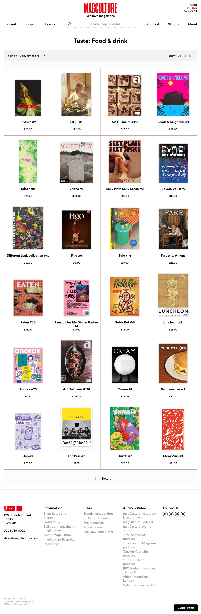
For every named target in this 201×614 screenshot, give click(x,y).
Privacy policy (10, 598)
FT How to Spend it (97, 518)
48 (189, 55)
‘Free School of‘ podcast (134, 537)
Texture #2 (28, 122)
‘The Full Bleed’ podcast (134, 562)
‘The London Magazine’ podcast (140, 545)
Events (50, 24)
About (192, 24)
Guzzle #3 (124, 456)
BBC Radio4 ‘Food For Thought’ (139, 570)
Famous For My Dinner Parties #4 (76, 324)
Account (190, 10)
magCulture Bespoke (59, 539)
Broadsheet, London (98, 513)
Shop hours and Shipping (55, 515)
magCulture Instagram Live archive (139, 515)
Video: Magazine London (135, 578)
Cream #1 (125, 389)
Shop (29, 24)
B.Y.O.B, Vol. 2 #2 (173, 189)
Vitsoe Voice (92, 527)
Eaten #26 (27, 322)
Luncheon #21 (173, 322)
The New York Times (98, 532)
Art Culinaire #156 (76, 389)
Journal (10, 24)
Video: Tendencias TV (139, 585)
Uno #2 (28, 456)
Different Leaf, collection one (28, 255)
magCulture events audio (137, 528)
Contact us (52, 522)
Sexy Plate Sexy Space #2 (125, 189)
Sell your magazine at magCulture (59, 528)
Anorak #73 (28, 389)
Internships (52, 544)
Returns (23, 598)
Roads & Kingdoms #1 (173, 122)
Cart (193, 4)
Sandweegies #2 (173, 389)
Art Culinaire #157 (125, 122)
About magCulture (57, 535)
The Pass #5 (76, 456)
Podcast (152, 24)
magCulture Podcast (138, 522)
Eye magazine (93, 523)
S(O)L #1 (76, 122)
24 (179, 55)
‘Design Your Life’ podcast (135, 553)
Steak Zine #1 (173, 456)
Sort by (12, 55)
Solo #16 (124, 255)
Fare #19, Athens (173, 255)
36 (184, 55)
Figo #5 (76, 255)
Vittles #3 (76, 189)
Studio (173, 24)
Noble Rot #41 (124, 322)
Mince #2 (28, 189)
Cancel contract (186, 608)
